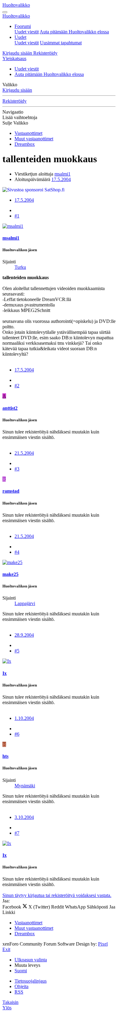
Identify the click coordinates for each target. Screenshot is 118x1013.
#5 (17, 650)
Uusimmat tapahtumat (61, 42)
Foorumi (23, 26)
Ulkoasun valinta (31, 959)
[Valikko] (4, 12)
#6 (17, 734)
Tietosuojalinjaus (31, 981)
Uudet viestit (27, 31)
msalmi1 (62, 173)
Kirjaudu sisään (17, 90)
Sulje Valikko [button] (15, 122)
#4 (17, 552)
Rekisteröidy (14, 101)
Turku (20, 267)
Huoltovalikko (16, 5)
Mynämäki (25, 785)
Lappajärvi (25, 603)
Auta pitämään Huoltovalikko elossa (74, 31)
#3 (17, 468)
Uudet (20, 37)
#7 (17, 833)
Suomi (21, 970)
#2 (17, 385)
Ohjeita (21, 986)
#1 (17, 215)
